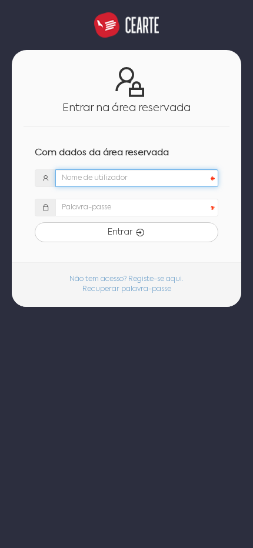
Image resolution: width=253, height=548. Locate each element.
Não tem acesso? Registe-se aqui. (126, 279)
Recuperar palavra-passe (126, 289)
